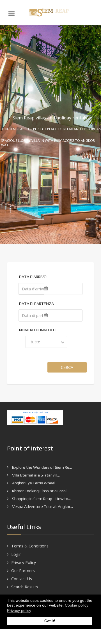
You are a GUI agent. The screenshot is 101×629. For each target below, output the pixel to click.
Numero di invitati (37, 330)
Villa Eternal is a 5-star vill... (35, 475)
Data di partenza (36, 303)
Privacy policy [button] (19, 610)
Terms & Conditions (30, 546)
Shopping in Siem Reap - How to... (41, 498)
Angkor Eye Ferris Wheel (33, 483)
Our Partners (23, 570)
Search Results (24, 586)
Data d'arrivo (33, 276)
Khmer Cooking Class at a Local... (40, 491)
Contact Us (21, 578)
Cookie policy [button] (76, 605)
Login (16, 554)
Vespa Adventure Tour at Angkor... (42, 506)
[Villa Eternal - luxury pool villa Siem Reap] (50, 12)
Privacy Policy (23, 562)
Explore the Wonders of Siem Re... (41, 467)
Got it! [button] (49, 621)
